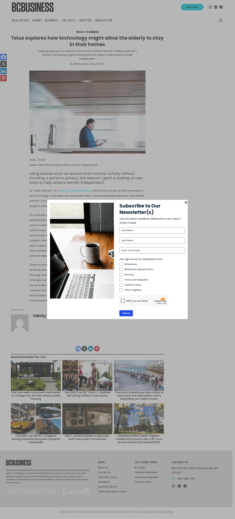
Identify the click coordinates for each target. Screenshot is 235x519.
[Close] (186, 203)
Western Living (133, 284)
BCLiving (129, 274)
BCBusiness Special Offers (139, 269)
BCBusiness (131, 264)
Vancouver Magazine (136, 279)
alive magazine (133, 290)
